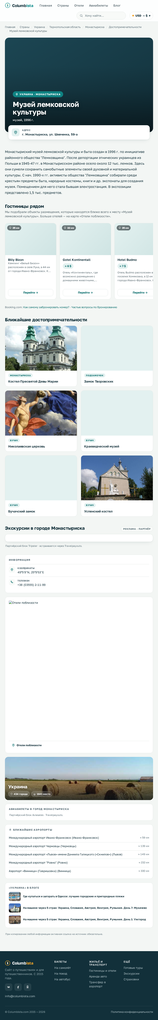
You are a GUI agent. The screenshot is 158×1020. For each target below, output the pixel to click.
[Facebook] (18, 987)
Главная (46, 5)
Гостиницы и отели (102, 970)
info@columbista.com (20, 996)
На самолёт (62, 967)
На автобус (62, 979)
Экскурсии (131, 973)
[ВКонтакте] (8, 987)
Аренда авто (98, 976)
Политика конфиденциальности (132, 1011)
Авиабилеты (98, 5)
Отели (79, 5)
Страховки (131, 979)
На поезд (60, 973)
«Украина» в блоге (24, 887)
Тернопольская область (65, 27)
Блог (117, 5)
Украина (39, 27)
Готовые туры (133, 967)
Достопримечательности (125, 27)
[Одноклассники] (27, 987)
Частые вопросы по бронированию (94, 307)
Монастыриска (94, 27)
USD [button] (142, 15)
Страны (63, 5)
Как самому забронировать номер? (46, 307)
